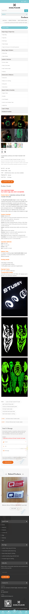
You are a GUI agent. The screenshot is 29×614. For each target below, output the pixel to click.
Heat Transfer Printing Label (7, 404)
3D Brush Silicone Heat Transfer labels (14, 422)
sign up (5, 577)
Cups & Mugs (5, 108)
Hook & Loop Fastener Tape (7, 102)
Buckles (3, 96)
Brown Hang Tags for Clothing (8, 553)
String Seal (4, 84)
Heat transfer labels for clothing (8, 414)
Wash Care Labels (6, 65)
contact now (7, 181)
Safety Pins (4, 105)
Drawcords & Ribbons (7, 75)
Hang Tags (4, 53)
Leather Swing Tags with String (9, 548)
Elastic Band (4, 87)
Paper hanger (5, 44)
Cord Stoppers (5, 99)
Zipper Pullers (5, 93)
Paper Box (4, 38)
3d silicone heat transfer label (12, 418)
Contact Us (4, 532)
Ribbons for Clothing (6, 81)
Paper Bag (4, 34)
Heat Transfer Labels (22, 20)
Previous (1, 495)
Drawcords (4, 77)
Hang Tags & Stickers (7, 50)
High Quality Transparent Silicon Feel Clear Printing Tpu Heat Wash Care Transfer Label (14, 505)
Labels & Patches (12, 20)
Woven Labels (5, 62)
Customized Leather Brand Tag (9, 551)
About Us (4, 527)
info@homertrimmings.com (7, 596)
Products (4, 530)
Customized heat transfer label (8, 411)
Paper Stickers (5, 56)
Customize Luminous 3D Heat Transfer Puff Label (14, 438)
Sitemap (4, 538)
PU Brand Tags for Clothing (8, 558)
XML (3, 540)
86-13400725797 (4, 592)
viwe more (13, 508)
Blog (3, 535)
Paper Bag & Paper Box (8, 32)
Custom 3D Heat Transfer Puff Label (13, 401)
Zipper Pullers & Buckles (8, 90)
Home (5, 20)
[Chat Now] (14, 611)
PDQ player (4, 41)
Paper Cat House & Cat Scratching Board (10, 47)
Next (27, 495)
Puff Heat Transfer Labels (7, 409)
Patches (4, 71)
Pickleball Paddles (6, 112)
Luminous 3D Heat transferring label (9, 406)
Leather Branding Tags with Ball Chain (10, 556)
